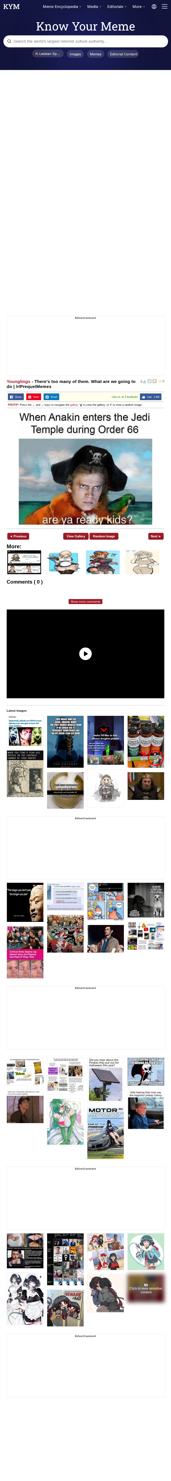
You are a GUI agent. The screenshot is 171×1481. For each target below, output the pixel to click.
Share (17, 397)
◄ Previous (18, 536)
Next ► (156, 536)
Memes (95, 54)
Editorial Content (123, 54)
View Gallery (76, 536)
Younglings (18, 381)
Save (35, 397)
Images (75, 54)
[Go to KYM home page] (11, 8)
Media (92, 6)
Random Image (104, 536)
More (137, 6)
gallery (74, 404)
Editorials (115, 6)
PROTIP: (13, 404)
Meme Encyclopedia (60, 6)
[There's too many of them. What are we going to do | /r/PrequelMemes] (85, 468)
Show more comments (85, 601)
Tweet (53, 397)
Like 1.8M (152, 397)
